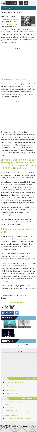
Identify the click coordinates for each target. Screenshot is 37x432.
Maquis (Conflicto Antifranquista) (14, 382)
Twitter (26, 3)
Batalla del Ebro (9, 388)
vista (16, 254)
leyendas (12, 24)
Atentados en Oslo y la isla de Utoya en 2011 (17, 413)
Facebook (21, 3)
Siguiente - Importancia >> (18, 302)
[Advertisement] (14, 62)
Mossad (7, 385)
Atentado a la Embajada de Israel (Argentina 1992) (18, 418)
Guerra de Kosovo (10, 390)
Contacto (6, 427)
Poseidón (10, 327)
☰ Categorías (9, 8)
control (21, 178)
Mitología (24, 327)
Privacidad (26, 426)
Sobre (34, 426)
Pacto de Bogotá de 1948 (11, 415)
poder (3, 89)
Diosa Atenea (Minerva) (8, 335)
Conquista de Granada (11, 393)
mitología (14, 21)
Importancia (3, 3)
